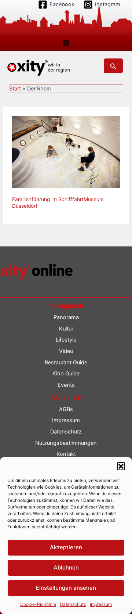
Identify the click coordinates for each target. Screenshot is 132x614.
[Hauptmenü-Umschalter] (66, 43)
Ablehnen (66, 567)
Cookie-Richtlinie (38, 604)
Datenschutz (73, 604)
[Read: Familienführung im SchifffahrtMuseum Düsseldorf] (66, 152)
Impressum (101, 604)
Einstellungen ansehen (66, 587)
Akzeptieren (66, 547)
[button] (121, 466)
